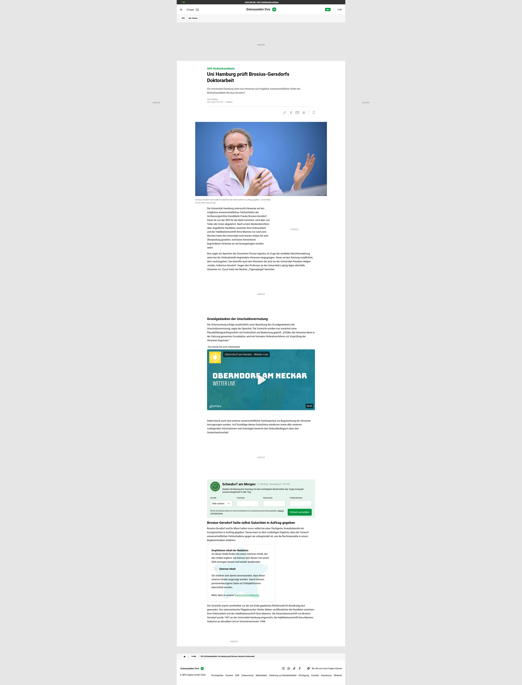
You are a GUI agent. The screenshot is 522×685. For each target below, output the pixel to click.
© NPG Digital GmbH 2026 (193, 675)
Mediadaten (261, 675)
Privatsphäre (217, 675)
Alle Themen (193, 18)
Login (339, 9)
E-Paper (190, 9)
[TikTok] (294, 668)
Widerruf (338, 675)
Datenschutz (247, 675)
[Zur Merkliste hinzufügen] (313, 112)
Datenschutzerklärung (247, 595)
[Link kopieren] (284, 112)
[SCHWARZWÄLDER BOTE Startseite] (261, 9)
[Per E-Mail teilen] (297, 112)
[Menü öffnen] (181, 9)
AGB (237, 675)
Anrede (213, 498)
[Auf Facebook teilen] (291, 112)
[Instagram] (283, 668)
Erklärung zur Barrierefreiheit (282, 675)
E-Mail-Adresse (296, 498)
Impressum (326, 675)
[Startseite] (184, 656)
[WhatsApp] (289, 668)
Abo (328, 9)
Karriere (229, 675)
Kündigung (304, 675)
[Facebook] (300, 668)
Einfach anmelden (299, 512)
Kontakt (315, 675)
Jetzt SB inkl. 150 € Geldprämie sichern (262, 2)
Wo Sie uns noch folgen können (327, 668)
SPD (183, 18)
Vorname (241, 498)
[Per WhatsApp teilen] (304, 112)
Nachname (267, 498)
